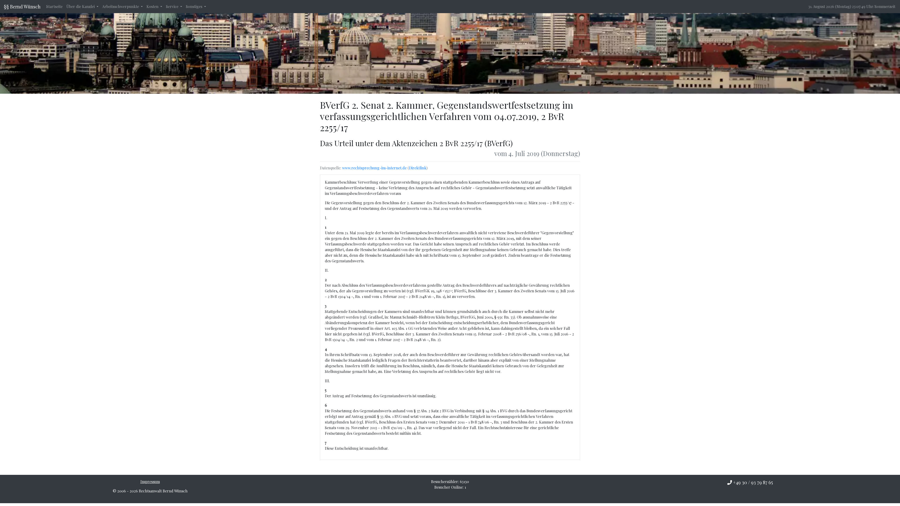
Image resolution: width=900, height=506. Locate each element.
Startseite (54, 6)
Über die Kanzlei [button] (81, 6)
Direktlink (417, 167)
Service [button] (172, 6)
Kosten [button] (152, 6)
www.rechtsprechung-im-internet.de (374, 167)
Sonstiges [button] (194, 6)
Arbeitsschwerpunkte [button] (121, 6)
